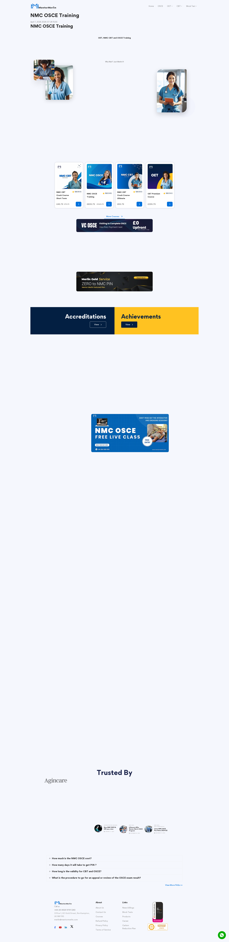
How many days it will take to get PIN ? (74, 864)
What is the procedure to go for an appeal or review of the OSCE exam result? (96, 877)
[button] (98, 325)
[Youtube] (60, 927)
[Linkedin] (65, 927)
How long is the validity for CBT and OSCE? (76, 871)
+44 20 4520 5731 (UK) (64, 910)
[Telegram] (76, 927)
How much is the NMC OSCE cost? (72, 858)
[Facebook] (55, 927)
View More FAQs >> (173, 885)
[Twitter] (71, 926)
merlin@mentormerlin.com (66, 920)
